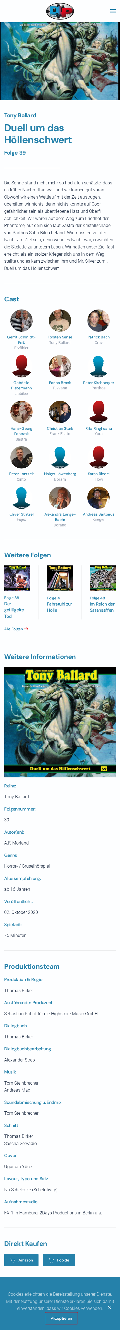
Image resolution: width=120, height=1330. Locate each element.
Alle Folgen (13, 628)
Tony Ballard (20, 115)
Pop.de (63, 1260)
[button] (113, 11)
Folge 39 (15, 152)
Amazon (25, 1260)
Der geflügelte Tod (14, 610)
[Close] (110, 1308)
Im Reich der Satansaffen (102, 607)
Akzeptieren (61, 1318)
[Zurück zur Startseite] (60, 11)
